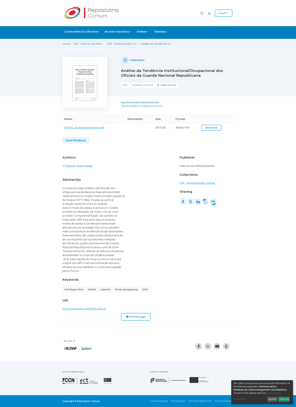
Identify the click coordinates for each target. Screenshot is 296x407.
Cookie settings (159, 401)
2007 (126, 85)
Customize (239, 399)
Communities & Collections (81, 31)
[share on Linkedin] (198, 201)
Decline (272, 399)
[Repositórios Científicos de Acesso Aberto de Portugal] (70, 348)
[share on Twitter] (190, 201)
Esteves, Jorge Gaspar (79, 165)
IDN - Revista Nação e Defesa (122, 43)
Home (66, 43)
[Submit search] (201, 13)
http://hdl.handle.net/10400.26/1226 (140, 102)
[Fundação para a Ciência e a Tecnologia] (80, 383)
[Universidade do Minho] (108, 383)
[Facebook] (198, 346)
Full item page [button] (136, 316)
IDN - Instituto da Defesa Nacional (88, 43)
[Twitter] (207, 346)
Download (211, 127)
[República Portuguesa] (169, 382)
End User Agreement (200, 401)
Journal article (142, 85)
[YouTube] (217, 346)
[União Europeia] (200, 382)
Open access (168, 85)
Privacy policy (178, 401)
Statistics (160, 31)
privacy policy (273, 393)
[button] (210, 13)
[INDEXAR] (87, 348)
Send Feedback (76, 140)
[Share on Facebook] (183, 201)
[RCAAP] (226, 346)
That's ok (284, 399)
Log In (222, 13)
